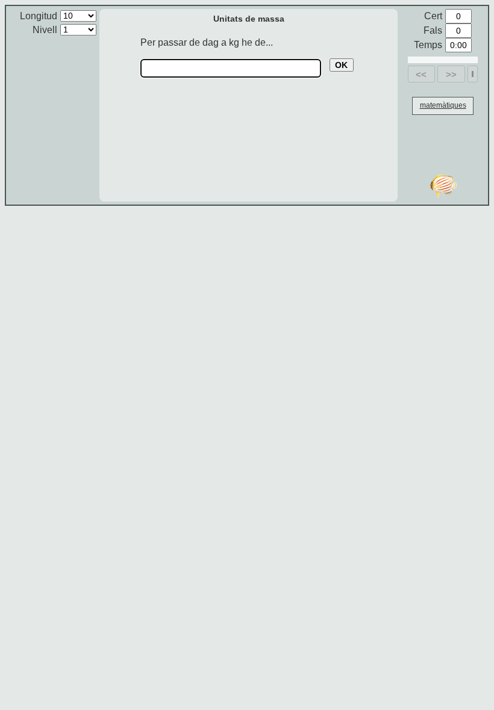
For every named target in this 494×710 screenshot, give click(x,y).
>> (451, 74)
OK (341, 65)
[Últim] (472, 74)
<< (421, 74)
